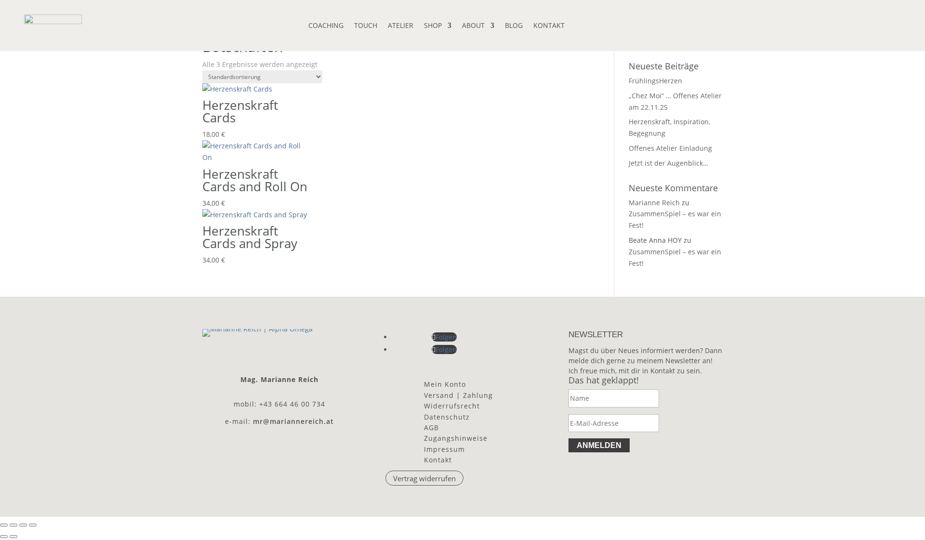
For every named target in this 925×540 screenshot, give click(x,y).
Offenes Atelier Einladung (670, 148)
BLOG (514, 26)
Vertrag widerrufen (424, 478)
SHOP (433, 26)
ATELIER (400, 26)
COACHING (326, 26)
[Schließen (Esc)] (33, 525)
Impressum (444, 449)
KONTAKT (549, 26)
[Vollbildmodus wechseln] (13, 525)
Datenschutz (447, 416)
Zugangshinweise (456, 438)
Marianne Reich (654, 202)
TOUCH (365, 26)
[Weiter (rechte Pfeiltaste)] (13, 536)
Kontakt (438, 459)
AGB (431, 427)
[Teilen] (23, 525)
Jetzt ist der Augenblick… (668, 163)
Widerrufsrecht (452, 405)
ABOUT (473, 26)
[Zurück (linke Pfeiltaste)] (4, 536)
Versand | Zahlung (458, 395)
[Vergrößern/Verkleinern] (4, 525)
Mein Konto (445, 384)
